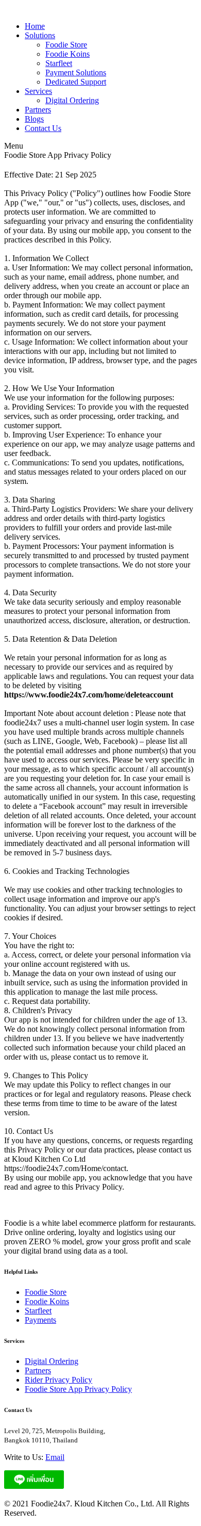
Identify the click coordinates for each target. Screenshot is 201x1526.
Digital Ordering (72, 100)
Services (38, 91)
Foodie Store (66, 44)
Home (35, 26)
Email (54, 1457)
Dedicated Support (75, 81)
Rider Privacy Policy (58, 1379)
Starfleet (58, 63)
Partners (38, 109)
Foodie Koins (67, 54)
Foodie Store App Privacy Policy (78, 1389)
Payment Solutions (75, 72)
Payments (40, 1320)
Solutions (40, 35)
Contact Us (43, 128)
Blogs (34, 119)
